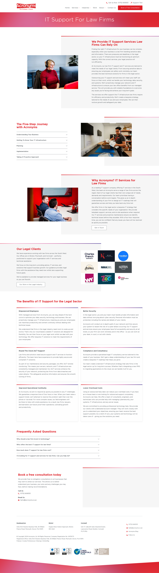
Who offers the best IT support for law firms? (34, 444)
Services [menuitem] (75, 8)
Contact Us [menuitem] (112, 8)
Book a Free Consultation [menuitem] (130, 8)
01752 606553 (25, 493)
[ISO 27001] (66, 551)
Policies (19, 541)
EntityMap (46, 541)
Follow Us (132, 535)
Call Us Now (118, 2)
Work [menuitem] (95, 8)
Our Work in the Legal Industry (30, 284)
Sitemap (39, 541)
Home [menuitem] (67, 8)
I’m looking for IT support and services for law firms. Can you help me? (43, 456)
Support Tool (137, 2)
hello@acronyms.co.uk (28, 500)
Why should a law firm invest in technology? (33, 439)
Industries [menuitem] (85, 8)
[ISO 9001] (54, 551)
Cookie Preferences (29, 541)
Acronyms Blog (133, 531)
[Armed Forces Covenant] (101, 551)
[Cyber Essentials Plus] (82, 551)
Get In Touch (99, 227)
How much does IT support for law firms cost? (34, 450)
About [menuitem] (101, 8)
